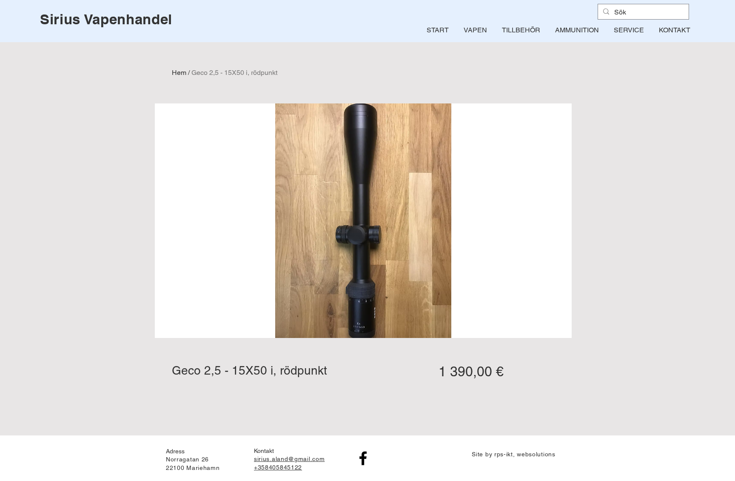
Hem (179, 73)
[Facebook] (363, 458)
